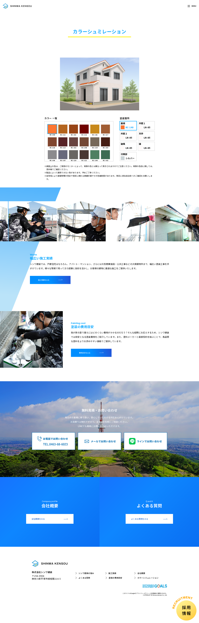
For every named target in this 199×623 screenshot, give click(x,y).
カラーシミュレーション (148, 578)
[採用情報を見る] (183, 607)
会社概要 (141, 573)
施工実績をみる (43, 280)
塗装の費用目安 (115, 578)
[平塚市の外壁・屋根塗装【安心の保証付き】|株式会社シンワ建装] (17, 6)
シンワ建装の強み (86, 573)
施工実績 (112, 573)
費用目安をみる (84, 353)
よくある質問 (84, 578)
